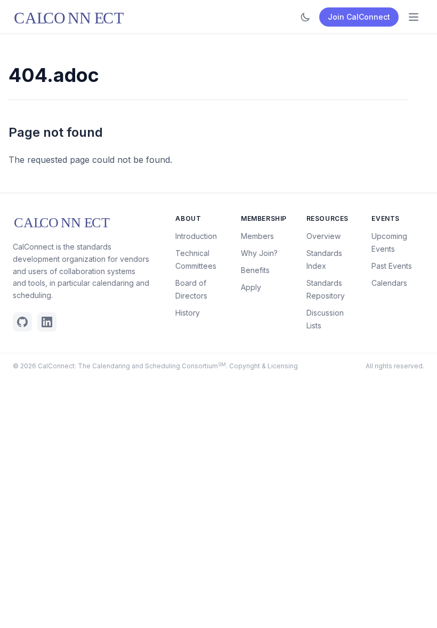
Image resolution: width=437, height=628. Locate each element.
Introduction (196, 236)
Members (257, 236)
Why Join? (259, 253)
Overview (323, 236)
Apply (251, 287)
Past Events (391, 265)
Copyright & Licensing (263, 366)
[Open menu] (413, 17)
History (187, 312)
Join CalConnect (359, 16)
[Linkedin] (46, 322)
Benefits (255, 270)
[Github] (22, 322)
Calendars (389, 282)
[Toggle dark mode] (305, 17)
